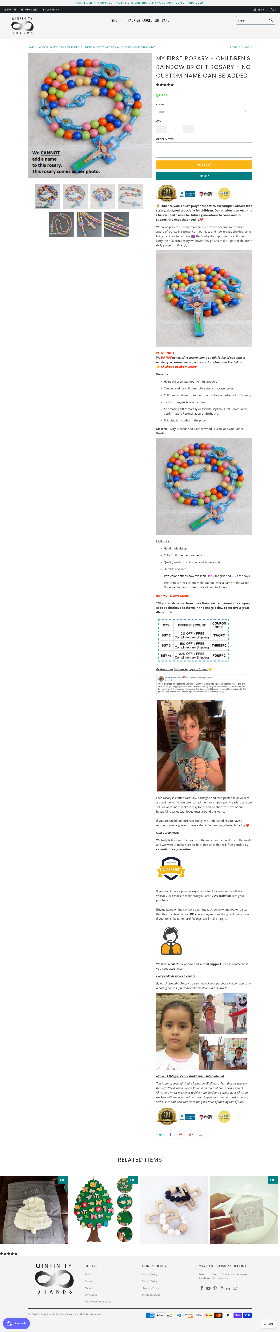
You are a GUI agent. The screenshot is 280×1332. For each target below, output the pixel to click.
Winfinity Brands (45, 1314)
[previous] (34, 115)
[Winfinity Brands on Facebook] (202, 1288)
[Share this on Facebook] (170, 1134)
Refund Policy (149, 1281)
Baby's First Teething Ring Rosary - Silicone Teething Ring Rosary (174, 1210)
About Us (90, 1288)
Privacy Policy (149, 1274)
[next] (146, 115)
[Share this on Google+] (190, 1134)
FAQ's (88, 1274)
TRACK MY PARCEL (139, 20)
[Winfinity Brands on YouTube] (208, 1288)
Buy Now (204, 176)
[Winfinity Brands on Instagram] (222, 1288)
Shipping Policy (30, 9)
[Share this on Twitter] (160, 1134)
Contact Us (10, 9)
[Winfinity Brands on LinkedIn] (228, 1288)
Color (160, 104)
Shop (115, 20)
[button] (165, 85)
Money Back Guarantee (98, 1301)
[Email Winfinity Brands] (235, 1288)
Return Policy (51, 9)
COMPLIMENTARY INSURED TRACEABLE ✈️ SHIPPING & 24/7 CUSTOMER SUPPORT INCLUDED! (140, 2)
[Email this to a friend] (201, 1134)
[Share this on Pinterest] (180, 1134)
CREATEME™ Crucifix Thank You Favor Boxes (244, 1210)
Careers (89, 1281)
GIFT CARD (162, 20)
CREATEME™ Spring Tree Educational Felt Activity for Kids (104, 1210)
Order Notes (165, 139)
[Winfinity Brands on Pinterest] (215, 1288)
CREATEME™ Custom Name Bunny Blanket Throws (34, 1210)
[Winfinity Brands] (22, 26)
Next (247, 47)
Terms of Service (151, 1294)
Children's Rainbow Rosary (179, 366)
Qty (158, 121)
